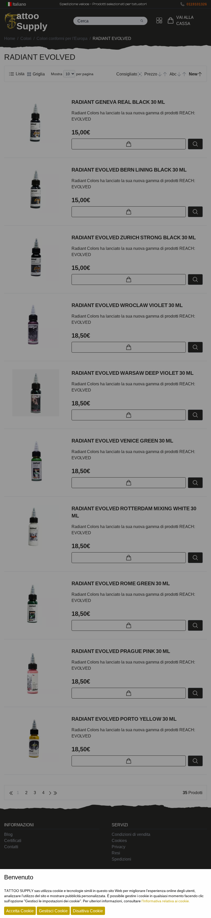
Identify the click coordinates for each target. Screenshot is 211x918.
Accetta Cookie (20, 910)
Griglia (38, 73)
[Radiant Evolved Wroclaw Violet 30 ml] (35, 325)
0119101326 (197, 4)
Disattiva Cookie (88, 910)
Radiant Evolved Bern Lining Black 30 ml (129, 170)
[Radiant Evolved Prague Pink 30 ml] (35, 671)
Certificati (12, 840)
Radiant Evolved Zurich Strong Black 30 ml (134, 237)
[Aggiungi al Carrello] (129, 144)
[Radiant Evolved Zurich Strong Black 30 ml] (35, 257)
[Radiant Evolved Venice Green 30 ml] (35, 460)
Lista (19, 73)
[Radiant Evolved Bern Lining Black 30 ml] (35, 189)
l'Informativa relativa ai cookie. (166, 901)
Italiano (19, 4)
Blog (8, 834)
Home (9, 38)
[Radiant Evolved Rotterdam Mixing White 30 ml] (35, 528)
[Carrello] (171, 20)
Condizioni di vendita (131, 834)
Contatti (11, 846)
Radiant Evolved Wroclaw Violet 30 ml (127, 305)
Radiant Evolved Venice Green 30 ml (122, 441)
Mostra (56, 74)
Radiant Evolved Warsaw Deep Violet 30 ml (133, 373)
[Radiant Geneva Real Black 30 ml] (35, 121)
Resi (116, 852)
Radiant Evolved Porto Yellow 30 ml (124, 719)
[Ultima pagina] (55, 792)
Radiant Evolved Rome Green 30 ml (121, 583)
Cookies (119, 840)
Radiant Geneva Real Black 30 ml (118, 102)
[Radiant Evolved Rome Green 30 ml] (35, 603)
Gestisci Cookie (53, 910)
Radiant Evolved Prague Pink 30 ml (121, 651)
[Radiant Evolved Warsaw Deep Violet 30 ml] (35, 392)
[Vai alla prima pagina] (11, 792)
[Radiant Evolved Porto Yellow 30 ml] (35, 738)
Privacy (118, 846)
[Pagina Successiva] (50, 792)
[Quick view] (195, 144)
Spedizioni (121, 859)
